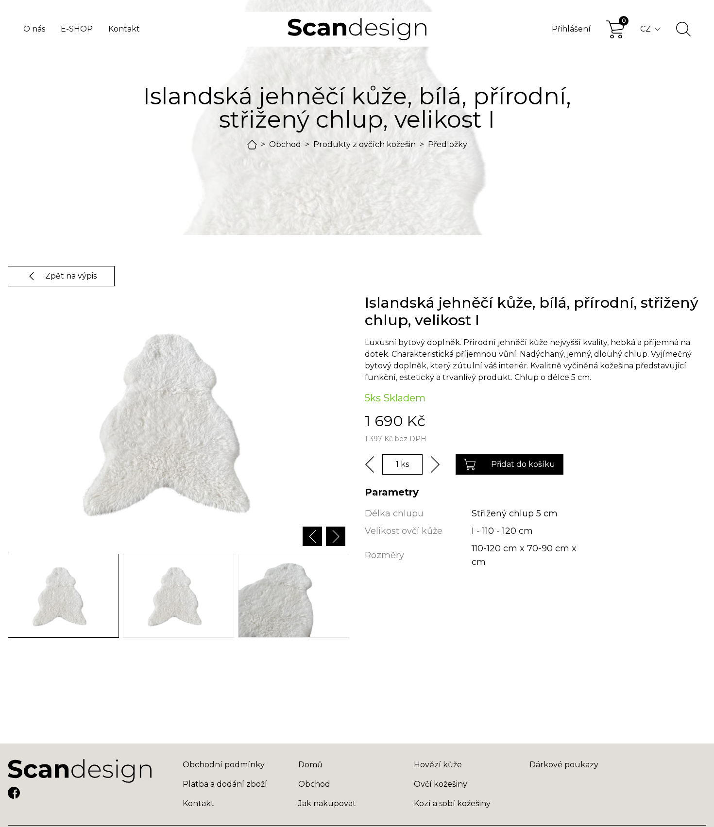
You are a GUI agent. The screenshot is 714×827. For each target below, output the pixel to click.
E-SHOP (77, 28)
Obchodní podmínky (224, 764)
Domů (310, 764)
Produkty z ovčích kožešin (364, 144)
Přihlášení (571, 28)
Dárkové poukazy (563, 764)
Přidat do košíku (523, 464)
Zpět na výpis (71, 276)
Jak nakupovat (327, 803)
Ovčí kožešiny (440, 784)
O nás (34, 28)
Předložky (447, 144)
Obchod (285, 144)
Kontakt (124, 28)
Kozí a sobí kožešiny (452, 803)
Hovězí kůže (438, 764)
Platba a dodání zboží (225, 784)
